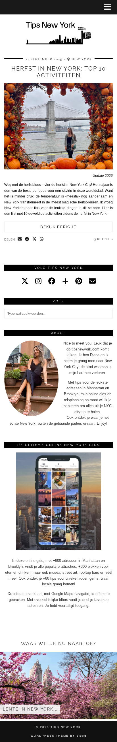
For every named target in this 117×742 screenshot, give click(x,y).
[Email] (92, 281)
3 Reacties (103, 239)
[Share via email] (20, 239)
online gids (34, 560)
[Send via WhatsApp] (41, 239)
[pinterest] (78, 281)
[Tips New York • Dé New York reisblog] (58, 25)
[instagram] (38, 281)
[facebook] (51, 281)
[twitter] (24, 281)
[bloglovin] (65, 281)
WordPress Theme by (58, 735)
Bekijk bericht (58, 227)
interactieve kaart (27, 594)
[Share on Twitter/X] (34, 239)
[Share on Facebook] (27, 239)
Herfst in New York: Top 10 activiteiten (58, 72)
